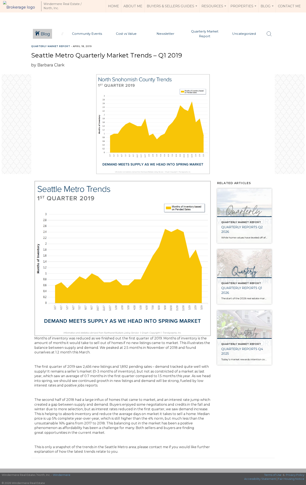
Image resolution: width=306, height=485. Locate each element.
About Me (132, 6)
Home (113, 6)
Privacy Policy (295, 474)
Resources (214, 8)
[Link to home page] (21, 6)
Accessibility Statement (260, 478)
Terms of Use (272, 474)
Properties (243, 8)
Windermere (61, 474)
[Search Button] (269, 34)
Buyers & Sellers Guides (172, 8)
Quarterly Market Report (50, 46)
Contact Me (289, 6)
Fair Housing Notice (291, 478)
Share (299, 54)
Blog (268, 8)
